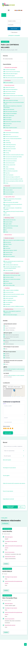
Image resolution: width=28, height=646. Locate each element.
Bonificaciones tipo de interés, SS (11, 136)
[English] (16, 10)
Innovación (7, 185)
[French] (17, 10)
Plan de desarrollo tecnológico (11, 314)
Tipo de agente (6, 475)
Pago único (7, 172)
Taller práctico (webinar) (10, 256)
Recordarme (14, 32)
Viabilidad (7, 288)
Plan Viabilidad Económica (10, 300)
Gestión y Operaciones (9, 115)
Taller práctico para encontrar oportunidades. (14, 77)
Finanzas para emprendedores (11, 296)
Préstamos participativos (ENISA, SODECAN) (14, 181)
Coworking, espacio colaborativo (11, 264)
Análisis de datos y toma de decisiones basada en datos (14, 103)
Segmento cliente (8, 254)
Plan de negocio (8, 117)
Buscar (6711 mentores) (10, 507)
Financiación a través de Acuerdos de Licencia (14, 154)
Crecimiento (8, 80)
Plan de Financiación (9, 174)
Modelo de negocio (9, 238)
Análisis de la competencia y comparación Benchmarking (13, 106)
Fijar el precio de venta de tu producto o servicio (14, 294)
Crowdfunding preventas (10, 146)
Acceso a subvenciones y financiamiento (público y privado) (12, 199)
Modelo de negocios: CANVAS (11, 250)
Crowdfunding (8, 142)
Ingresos (7, 246)
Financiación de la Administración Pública (13, 156)
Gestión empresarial (9, 298)
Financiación (8, 130)
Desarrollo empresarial (9, 109)
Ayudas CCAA (8, 134)
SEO (6, 229)
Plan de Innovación (9, 194)
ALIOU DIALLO (7, 571)
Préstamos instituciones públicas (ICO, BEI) (13, 179)
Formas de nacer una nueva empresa (12, 71)
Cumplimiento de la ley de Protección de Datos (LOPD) (14, 212)
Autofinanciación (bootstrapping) (12, 132)
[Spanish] (15, 10)
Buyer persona (8, 242)
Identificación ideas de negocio (11, 73)
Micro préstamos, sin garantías (11, 170)
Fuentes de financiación (10, 162)
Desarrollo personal (9, 85)
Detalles (6, 563)
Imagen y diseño (8, 223)
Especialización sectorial (8, 499)
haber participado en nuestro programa (16, 369)
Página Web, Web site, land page (11, 225)
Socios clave (7, 125)
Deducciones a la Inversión (10, 148)
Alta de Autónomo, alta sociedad (11, 202)
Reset (22, 507)
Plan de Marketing (8, 227)
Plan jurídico (7, 214)
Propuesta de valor (9, 252)
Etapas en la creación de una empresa (12, 279)
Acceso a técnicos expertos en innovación (13, 187)
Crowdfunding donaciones (10, 144)
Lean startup (7, 248)
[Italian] (20, 10)
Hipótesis (7, 281)
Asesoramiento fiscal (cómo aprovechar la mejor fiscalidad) (13, 205)
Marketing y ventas (9, 217)
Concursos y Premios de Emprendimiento (13, 138)
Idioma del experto (7, 459)
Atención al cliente (8, 221)
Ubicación (7, 259)
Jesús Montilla (7, 531)
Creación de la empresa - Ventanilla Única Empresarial (13, 208)
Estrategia (7, 98)
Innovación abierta (9, 189)
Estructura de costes (9, 292)
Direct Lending (8, 150)
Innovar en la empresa (9, 191)
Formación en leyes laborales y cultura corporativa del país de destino (12, 267)
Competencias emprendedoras (11, 89)
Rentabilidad (7, 304)
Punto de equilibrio (9, 302)
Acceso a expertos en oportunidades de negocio (14, 240)
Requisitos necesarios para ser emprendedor (14, 95)
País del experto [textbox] (7, 456)
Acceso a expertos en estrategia (11, 100)
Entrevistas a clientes (9, 277)
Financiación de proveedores (11, 160)
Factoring (7, 152)
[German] (19, 10)
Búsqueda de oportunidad (11, 67)
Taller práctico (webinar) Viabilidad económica (14, 306)
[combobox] (14, 450)
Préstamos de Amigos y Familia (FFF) (12, 176)
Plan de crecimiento (9, 82)
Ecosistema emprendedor (10, 69)
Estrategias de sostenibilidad (11, 113)
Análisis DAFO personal (9, 87)
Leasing (6, 166)
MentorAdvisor (8, 234)
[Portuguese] (21, 10)
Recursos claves (8, 123)
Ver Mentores (5, 523)
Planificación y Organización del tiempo (13, 121)
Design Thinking (8, 244)
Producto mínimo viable (10, 285)
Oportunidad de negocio (10, 75)
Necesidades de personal (10, 93)
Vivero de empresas (9, 270)
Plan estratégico (8, 119)
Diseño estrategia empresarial (11, 111)
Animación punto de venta (10, 219)
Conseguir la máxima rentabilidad (11, 290)
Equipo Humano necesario (10, 91)
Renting (6, 183)
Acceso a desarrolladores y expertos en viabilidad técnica (12, 312)
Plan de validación (8, 283)
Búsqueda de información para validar (12, 275)
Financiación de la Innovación (11, 158)
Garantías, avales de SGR (10, 164)
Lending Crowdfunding (9, 168)
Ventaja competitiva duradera (11, 127)
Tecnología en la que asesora (9, 467)
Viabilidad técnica (9, 309)
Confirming (7, 140)
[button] (9, 10)
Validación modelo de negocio (12, 273)
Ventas (6, 231)
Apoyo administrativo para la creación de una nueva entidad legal (13, 262)
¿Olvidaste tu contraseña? (14, 35)
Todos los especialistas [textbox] (9, 450)
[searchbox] (9, 463)
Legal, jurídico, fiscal (10, 196)
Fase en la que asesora (8, 491)
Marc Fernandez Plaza (9, 598)
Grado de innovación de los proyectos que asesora (14, 483)
